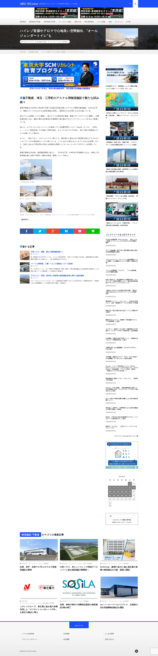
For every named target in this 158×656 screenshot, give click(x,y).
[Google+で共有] (53, 231)
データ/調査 (101, 22)
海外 (84, 563)
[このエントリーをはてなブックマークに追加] (66, 231)
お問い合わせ (109, 639)
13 (122, 491)
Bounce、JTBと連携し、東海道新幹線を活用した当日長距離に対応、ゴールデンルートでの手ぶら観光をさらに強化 (122, 389)
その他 (128, 22)
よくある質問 (109, 634)
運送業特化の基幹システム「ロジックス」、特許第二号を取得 (122, 379)
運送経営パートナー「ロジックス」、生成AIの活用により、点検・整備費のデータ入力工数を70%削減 (122, 302)
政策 (110, 22)
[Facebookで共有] (26, 231)
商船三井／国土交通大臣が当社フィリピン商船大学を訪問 (122, 311)
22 (130, 495)
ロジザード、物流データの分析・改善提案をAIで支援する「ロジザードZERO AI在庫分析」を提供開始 (122, 329)
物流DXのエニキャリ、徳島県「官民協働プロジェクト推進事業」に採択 (121, 320)
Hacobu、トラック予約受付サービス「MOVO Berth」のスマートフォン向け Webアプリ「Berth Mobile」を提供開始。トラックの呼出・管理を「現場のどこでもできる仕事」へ (122, 368)
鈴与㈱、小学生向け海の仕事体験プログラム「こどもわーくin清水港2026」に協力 (122, 417)
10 (110, 491)
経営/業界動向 (89, 22)
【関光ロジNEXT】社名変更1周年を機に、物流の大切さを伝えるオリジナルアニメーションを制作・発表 (122, 292)
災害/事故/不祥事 (49, 22)
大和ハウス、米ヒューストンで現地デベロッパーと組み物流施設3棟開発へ (79, 568)
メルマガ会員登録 (28, 634)
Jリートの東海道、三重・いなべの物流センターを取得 (52, 264)
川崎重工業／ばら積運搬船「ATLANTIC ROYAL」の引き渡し (121, 348)
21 (126, 495)
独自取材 (23, 22)
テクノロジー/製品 (65, 22)
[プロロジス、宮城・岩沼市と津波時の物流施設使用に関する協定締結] (25, 279)
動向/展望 (45, 603)
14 (126, 491)
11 (114, 491)
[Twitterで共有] (40, 231)
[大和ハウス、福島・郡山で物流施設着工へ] (25, 255)
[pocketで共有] (79, 231)
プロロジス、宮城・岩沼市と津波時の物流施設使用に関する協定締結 (57, 275)
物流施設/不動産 (34, 22)
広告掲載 (66, 634)
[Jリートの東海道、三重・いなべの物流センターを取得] (25, 267)
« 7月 (109, 506)
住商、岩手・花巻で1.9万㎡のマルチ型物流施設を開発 (38, 568)
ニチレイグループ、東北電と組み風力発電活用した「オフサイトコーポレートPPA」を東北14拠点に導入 (39, 609)
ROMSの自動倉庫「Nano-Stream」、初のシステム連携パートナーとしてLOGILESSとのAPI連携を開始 (121, 241)
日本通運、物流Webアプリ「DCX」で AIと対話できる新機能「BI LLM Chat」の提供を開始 (121, 357)
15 (130, 491)
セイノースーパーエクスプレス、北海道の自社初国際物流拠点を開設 (119, 606)
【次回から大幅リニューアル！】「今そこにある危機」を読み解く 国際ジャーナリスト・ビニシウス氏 (122, 115)
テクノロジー (25, 603)
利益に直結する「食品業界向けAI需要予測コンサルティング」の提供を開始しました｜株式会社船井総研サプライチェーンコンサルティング (122, 281)
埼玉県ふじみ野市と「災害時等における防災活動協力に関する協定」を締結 (122, 408)
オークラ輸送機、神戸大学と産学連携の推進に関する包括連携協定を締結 (122, 251)
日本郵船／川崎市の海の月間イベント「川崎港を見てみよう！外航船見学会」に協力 (122, 339)
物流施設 (64, 41)
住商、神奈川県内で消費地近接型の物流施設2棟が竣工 (79, 606)
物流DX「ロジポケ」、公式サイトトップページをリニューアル (121, 427)
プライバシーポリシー (29, 639)
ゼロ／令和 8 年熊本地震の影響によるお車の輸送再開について (122, 399)
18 (114, 495)
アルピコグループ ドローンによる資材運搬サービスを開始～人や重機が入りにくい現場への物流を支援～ (122, 261)
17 (110, 495)
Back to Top (79, 625)
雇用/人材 (77, 22)
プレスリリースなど (55, 41)
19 (118, 495)
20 (122, 495)
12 (118, 491)
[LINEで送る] (93, 231)
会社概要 (66, 639)
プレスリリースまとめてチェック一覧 (126, 436)
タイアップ (119, 22)
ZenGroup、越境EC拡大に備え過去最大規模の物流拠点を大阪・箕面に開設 (119, 568)
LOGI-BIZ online (30, 651)
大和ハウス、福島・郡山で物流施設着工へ (47, 252)
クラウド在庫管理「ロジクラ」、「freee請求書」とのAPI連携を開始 (121, 271)
